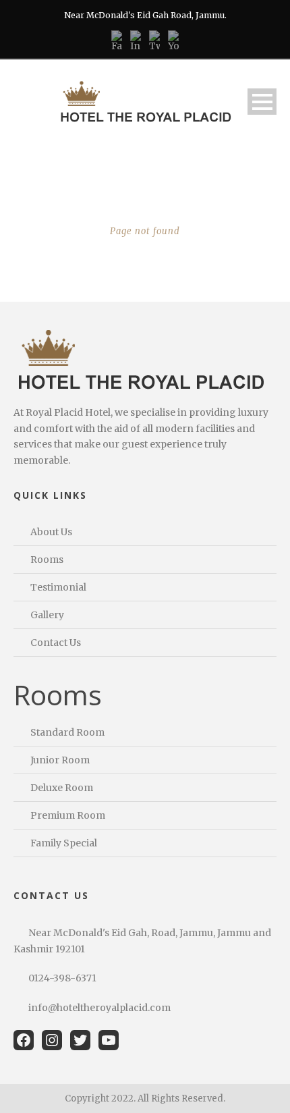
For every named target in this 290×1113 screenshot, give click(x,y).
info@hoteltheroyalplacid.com (99, 1008)
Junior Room (60, 760)
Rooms (46, 559)
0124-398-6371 (62, 978)
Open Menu (262, 101)
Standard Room (67, 732)
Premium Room (67, 815)
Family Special (63, 843)
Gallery (47, 615)
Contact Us (55, 642)
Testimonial (58, 587)
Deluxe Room (61, 788)
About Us (51, 532)
